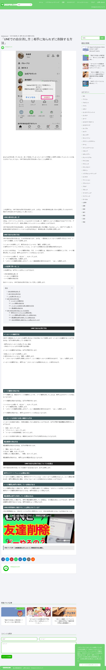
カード (84, 119)
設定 (84, 219)
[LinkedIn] (20, 559)
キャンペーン (86, 138)
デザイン (85, 170)
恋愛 (63, 2)
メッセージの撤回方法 (17, 301)
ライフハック (86, 196)
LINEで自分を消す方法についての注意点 (18, 311)
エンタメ (85, 115)
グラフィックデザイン (89, 141)
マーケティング (87, 193)
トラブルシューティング (52, 2)
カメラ (84, 131)
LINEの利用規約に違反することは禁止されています (26, 320)
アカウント (86, 102)
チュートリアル (87, 157)
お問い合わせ (101, 2)
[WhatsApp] (16, 559)
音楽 (84, 222)
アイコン (85, 99)
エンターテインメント (89, 112)
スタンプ (85, 151)
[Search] (30, 4)
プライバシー (86, 183)
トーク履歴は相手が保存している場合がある (23, 315)
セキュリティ (86, 154)
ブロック (85, 190)
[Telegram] (24, 559)
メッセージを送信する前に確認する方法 (22, 306)
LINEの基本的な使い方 (14, 291)
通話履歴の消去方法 (17, 308)
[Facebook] (3, 559)
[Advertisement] (53, 22)
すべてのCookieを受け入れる (90, 665)
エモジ (84, 109)
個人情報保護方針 (17, 668)
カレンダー (86, 135)
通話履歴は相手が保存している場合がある (23, 318)
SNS (84, 96)
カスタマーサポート (88, 122)
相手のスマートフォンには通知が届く (21, 313)
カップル (85, 128)
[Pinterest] (12, 559)
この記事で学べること (14, 296)
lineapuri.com (8, 47)
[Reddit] (33, 559)
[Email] (29, 559)
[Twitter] (7, 559)
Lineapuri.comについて (98, 7)
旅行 (84, 212)
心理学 (84, 202)
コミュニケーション (82, 2)
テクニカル (86, 161)
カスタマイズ (70, 2)
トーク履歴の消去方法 (17, 303)
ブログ (93, 2)
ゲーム (84, 144)
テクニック (86, 164)
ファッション (86, 180)
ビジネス (85, 177)
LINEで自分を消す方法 (14, 294)
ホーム (41, 2)
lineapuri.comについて (37, 668)
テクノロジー (86, 167)
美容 (84, 215)
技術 (84, 209)
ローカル (85, 199)
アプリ (84, 106)
